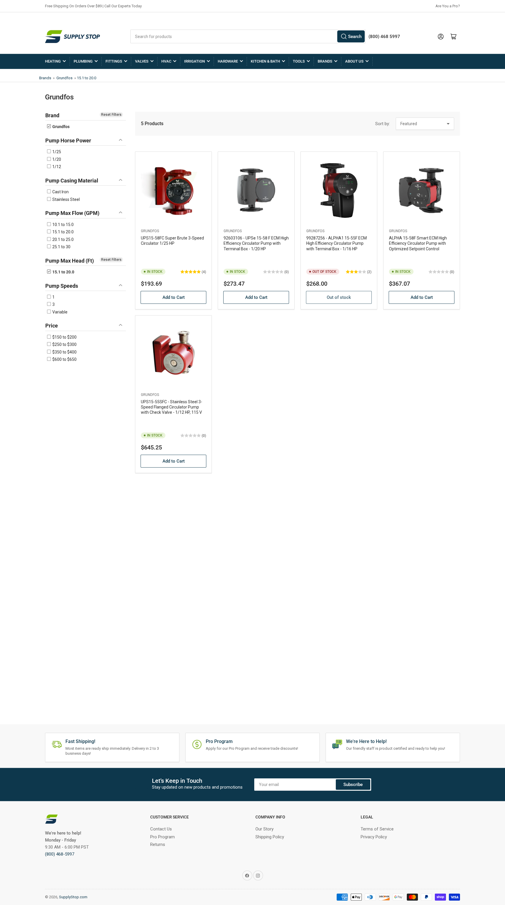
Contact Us (161, 829)
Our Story (264, 829)
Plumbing (83, 61)
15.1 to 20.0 (86, 78)
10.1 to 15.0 (62, 224)
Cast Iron (60, 191)
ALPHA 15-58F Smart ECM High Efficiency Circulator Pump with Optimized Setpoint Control (418, 243)
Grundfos (64, 78)
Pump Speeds (61, 286)
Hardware (228, 61)
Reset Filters (111, 115)
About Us (354, 61)
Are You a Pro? (447, 6)
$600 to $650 (64, 359)
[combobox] (248, 36)
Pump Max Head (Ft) (69, 261)
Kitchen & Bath (265, 61)
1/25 (56, 151)
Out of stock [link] (339, 297)
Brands (325, 61)
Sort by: (382, 123)
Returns (157, 844)
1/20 (56, 159)
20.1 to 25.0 (62, 239)
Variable (59, 312)
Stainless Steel (65, 199)
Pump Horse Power (68, 140)
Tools (299, 61)
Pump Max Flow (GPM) (72, 213)
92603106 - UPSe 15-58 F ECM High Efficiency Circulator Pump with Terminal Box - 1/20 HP (256, 243)
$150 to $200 (64, 337)
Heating (53, 61)
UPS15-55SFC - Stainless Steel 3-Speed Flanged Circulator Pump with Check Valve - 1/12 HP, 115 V (171, 407)
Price (51, 326)
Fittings (114, 61)
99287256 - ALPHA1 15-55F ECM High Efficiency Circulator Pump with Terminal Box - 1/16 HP (336, 243)
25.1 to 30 (60, 246)
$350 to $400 (64, 352)
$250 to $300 (64, 344)
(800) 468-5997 (59, 854)
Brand (52, 115)
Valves (141, 61)
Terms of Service (377, 829)
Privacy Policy (374, 837)
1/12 (56, 166)
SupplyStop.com (73, 897)
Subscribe (353, 784)
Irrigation (194, 61)
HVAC (166, 61)
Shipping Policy (269, 837)
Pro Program (162, 837)
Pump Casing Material (71, 180)
